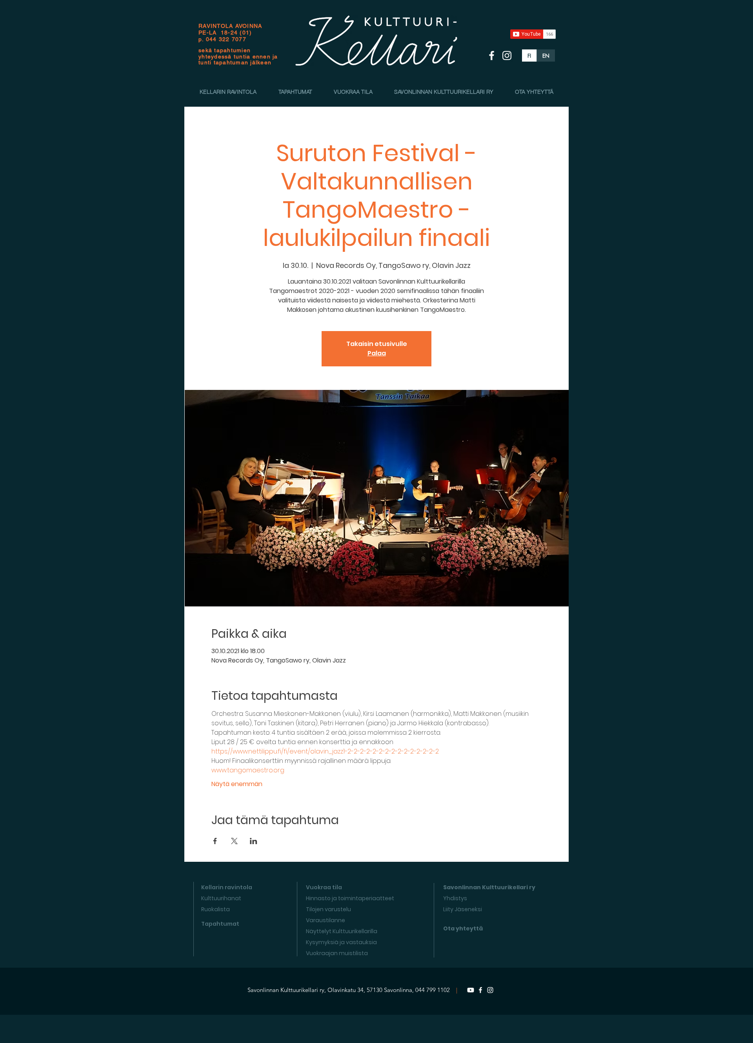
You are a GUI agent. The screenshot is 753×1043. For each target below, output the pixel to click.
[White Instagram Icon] (507, 55)
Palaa (376, 353)
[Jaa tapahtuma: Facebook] (215, 841)
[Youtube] (471, 990)
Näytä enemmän (236, 784)
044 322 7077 (226, 39)
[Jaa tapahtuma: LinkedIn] (253, 841)
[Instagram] (490, 990)
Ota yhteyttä (463, 928)
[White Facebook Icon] (492, 55)
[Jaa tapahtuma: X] (234, 841)
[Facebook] (480, 990)
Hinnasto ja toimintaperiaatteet (350, 898)
